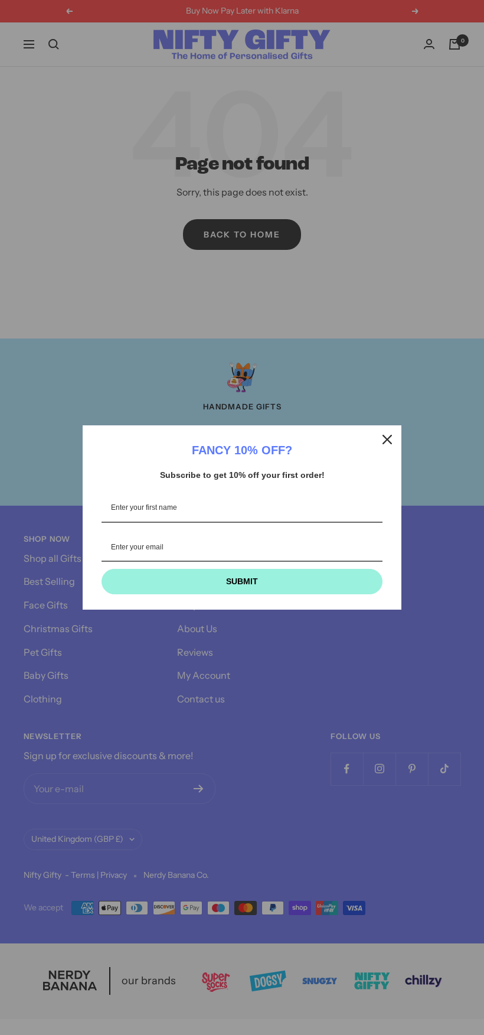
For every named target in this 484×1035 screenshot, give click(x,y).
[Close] (387, 439)
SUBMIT (242, 581)
